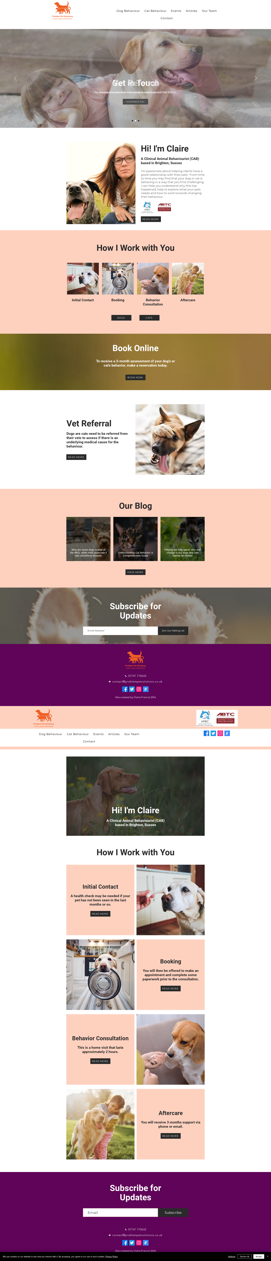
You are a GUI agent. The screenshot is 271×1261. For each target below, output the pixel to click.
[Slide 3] (138, 120)
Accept (259, 1256)
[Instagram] (139, 689)
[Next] (255, 78)
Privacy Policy (111, 1256)
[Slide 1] (132, 120)
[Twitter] (132, 689)
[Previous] (15, 78)
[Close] (267, 1256)
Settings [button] (231, 1256)
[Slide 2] (135, 120)
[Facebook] (125, 689)
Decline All (244, 1256)
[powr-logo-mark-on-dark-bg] (145, 689)
